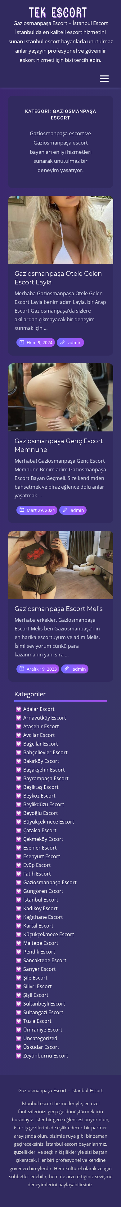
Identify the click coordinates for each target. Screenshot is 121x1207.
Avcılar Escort (39, 735)
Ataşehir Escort (41, 726)
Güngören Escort (43, 891)
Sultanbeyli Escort (44, 1003)
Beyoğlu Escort (40, 813)
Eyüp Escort (37, 865)
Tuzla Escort (37, 1021)
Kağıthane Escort (43, 917)
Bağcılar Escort (40, 743)
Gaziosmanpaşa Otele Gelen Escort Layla (58, 278)
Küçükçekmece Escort (48, 934)
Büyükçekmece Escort (48, 821)
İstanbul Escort (40, 899)
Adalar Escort (39, 709)
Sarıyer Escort (39, 969)
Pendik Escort (39, 951)
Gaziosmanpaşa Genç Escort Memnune (59, 445)
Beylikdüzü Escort (43, 804)
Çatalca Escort (39, 830)
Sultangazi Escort (43, 1012)
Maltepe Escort (40, 943)
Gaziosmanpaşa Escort (50, 882)
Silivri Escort (37, 986)
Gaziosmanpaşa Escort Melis (59, 608)
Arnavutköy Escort (44, 717)
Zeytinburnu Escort (45, 1055)
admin (75, 342)
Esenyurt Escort (41, 856)
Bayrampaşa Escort (46, 778)
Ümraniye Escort (42, 1029)
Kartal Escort (38, 925)
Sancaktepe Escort (44, 960)
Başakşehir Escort (44, 769)
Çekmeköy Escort (43, 839)
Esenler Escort (40, 847)
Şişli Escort (35, 995)
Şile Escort (35, 977)
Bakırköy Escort (41, 761)
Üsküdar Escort (41, 1047)
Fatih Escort (37, 873)
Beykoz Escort (39, 795)
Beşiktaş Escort (41, 787)
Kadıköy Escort (40, 908)
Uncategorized (40, 1038)
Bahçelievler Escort (45, 752)
